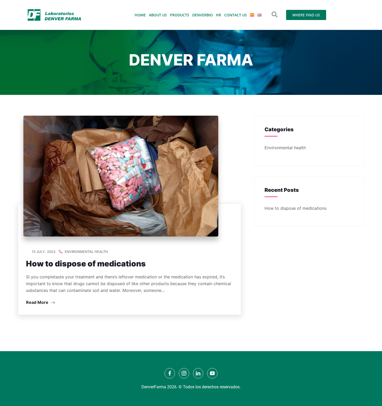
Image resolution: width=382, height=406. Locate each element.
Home (140, 14)
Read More (37, 302)
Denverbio (202, 14)
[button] (275, 14)
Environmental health (86, 252)
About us (158, 14)
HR (218, 14)
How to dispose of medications (86, 263)
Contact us (235, 14)
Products (179, 14)
